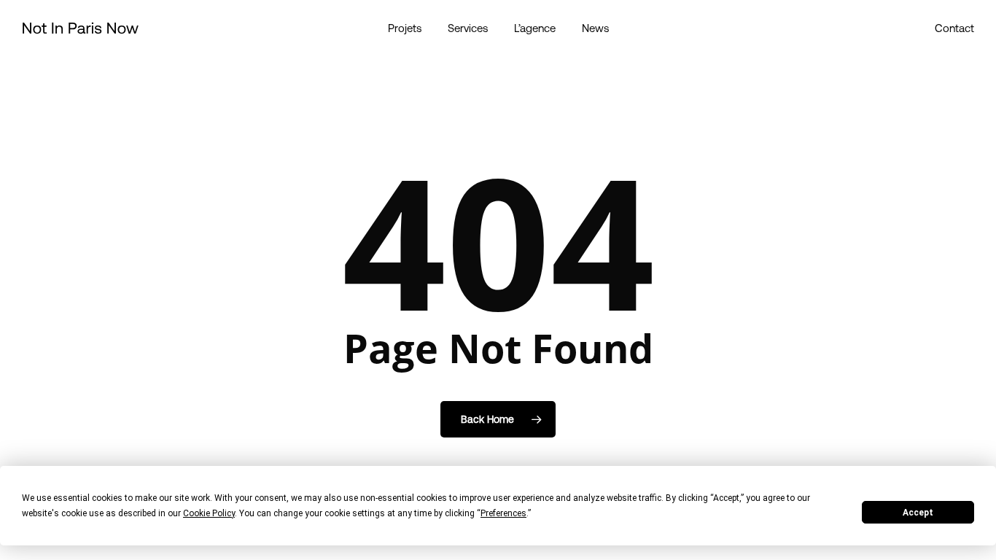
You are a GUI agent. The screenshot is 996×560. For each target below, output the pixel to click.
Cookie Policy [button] (209, 513)
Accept (918, 513)
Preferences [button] (503, 513)
